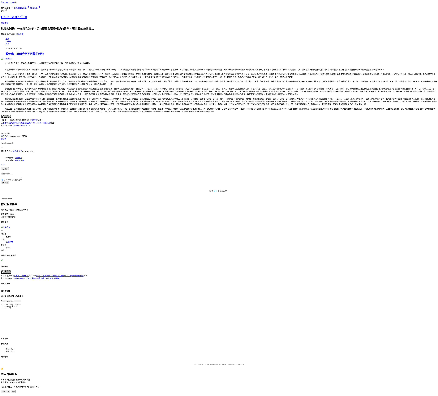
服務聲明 (241, 364)
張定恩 (34, 120)
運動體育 (19, 34)
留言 (20, 151)
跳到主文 (4, 23)
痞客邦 (15, 151)
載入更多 (5, 169)
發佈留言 (5, 183)
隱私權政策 (232, 364)
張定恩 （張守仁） (21, 276)
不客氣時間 (19, 160)
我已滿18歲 (5, 391)
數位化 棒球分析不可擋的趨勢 (24, 53)
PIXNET (202, 364)
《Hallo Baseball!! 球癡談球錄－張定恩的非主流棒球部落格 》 (36, 278)
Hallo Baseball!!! (14, 17)
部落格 (8, 41)
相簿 (7, 39)
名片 (7, 44)
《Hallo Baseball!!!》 (20, 126)
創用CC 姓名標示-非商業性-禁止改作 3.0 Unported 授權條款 (26, 123)
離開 (13, 391)
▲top (3, 164)
